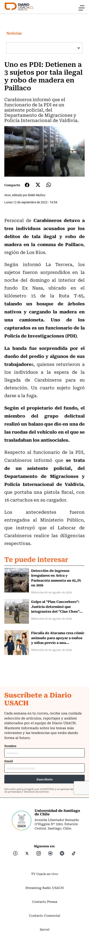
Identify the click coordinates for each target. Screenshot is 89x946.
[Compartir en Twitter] (38, 185)
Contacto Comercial (44, 915)
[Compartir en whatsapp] (48, 185)
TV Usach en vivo (44, 873)
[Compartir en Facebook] (27, 185)
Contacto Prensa (44, 901)
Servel (44, 929)
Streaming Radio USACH (44, 887)
